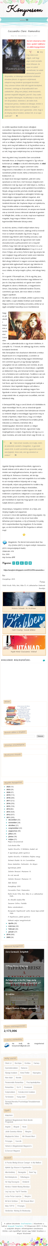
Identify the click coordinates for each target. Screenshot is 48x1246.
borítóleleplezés (11, 1177)
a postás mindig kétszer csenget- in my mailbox (23, 1163)
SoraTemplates (26, 1224)
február (11, 929)
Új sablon (10, 994)
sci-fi (19, 1087)
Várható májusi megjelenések (19, 920)
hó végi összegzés (12, 1182)
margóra (28, 1131)
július (10, 834)
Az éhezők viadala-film (16, 900)
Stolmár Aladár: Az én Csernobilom (21, 860)
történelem (9, 1097)
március (12, 926)
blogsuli (16, 1127)
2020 (8, 792)
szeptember (13, 828)
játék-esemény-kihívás (13, 1131)
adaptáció (9, 1115)
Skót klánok (12, 883)
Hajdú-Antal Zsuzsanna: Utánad (24, 651)
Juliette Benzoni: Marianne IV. (19, 871)
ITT (13, 557)
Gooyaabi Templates (15, 1226)
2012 (8, 814)
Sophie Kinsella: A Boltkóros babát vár (23, 849)
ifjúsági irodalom (11, 1073)
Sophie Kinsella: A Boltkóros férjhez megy (24, 856)
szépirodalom (10, 1092)
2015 (8, 806)
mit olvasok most (28, 1136)
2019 (8, 795)
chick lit (8, 1063)
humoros (24, 1068)
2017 (8, 800)
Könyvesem (24, 9)
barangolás (22, 1172)
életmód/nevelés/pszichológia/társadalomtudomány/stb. (22, 1103)
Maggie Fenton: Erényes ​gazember (22, 1008)
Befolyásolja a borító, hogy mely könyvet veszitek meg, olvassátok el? (23, 982)
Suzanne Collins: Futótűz (17, 903)
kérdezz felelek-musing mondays (17, 1187)
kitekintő (25, 1182)
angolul (7, 1127)
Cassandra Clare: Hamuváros (19, 890)
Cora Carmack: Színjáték (17, 952)
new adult (9, 1078)
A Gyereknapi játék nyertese (19, 853)
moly (16, 163)
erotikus (28, 1063)
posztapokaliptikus (33, 1082)
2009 (8, 937)
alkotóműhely (10, 1172)
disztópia (18, 1063)
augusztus (13, 831)
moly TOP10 (9, 1206)
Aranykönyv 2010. (14, 886)
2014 (8, 809)
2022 (8, 789)
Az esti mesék (13, 875)
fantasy (36, 1063)
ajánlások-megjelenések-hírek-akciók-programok (19, 1121)
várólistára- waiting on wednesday (18, 1211)
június (11, 836)
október (12, 825)
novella (18, 1078)
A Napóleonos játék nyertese (19, 917)
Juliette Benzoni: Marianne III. (19, 879)
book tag (32, 1172)
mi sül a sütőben (11, 1201)
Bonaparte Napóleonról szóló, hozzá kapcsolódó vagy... (26, 912)
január (11, 932)
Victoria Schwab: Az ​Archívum (24, 608)
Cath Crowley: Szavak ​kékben (23, 630)
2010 (8, 934)
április (11, 923)
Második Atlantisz (22, 249)
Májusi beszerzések (15, 842)
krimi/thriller (25, 1073)
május (11, 839)
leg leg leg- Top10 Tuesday (16, 1191)
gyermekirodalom (11, 1068)
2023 (8, 787)
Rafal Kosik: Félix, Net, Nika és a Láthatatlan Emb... (25, 895)
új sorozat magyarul (12, 1151)
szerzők (18, 1141)
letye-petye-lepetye (13, 1196)
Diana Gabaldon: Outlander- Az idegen (22, 864)
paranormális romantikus (14, 1082)
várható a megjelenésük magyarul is (18, 1146)
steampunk (28, 1087)
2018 (8, 798)
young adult (21, 1097)
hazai (24, 1127)
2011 (8, 817)
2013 (8, 812)
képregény (37, 1073)
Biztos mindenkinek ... (16, 907)
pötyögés (8, 1141)
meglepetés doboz (12, 1136)
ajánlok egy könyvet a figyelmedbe (18, 1167)
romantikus (9, 1087)
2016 (8, 803)
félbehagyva (24, 1177)
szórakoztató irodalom (26, 1092)
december (12, 820)
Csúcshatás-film (14, 845)
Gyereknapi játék (14, 868)
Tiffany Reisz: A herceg (17, 966)
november (12, 822)
